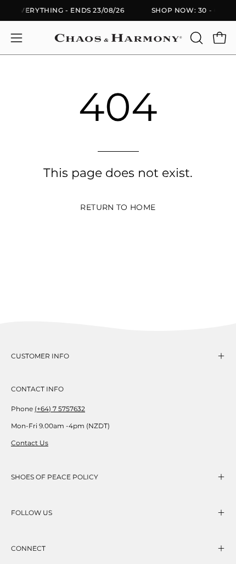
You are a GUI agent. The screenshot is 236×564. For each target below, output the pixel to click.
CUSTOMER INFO (40, 356)
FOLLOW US (31, 512)
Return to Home (117, 207)
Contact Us (29, 443)
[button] (195, 38)
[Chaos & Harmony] (118, 38)
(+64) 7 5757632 (60, 409)
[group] (118, 10)
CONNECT (28, 548)
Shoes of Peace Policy (54, 477)
